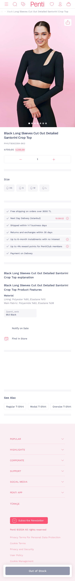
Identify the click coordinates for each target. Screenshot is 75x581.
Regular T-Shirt (15, 406)
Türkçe (15, 503)
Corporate (17, 460)
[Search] (14, 4)
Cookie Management (21, 561)
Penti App (16, 492)
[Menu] (6, 4)
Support (15, 471)
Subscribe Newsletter (31, 520)
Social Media (18, 481)
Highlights (17, 449)
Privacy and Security (22, 549)
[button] (29, 123)
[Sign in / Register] (60, 4)
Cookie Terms (18, 543)
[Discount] (23, 4)
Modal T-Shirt (38, 406)
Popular (15, 439)
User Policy (16, 555)
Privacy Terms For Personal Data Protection (35, 537)
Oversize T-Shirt (62, 406)
